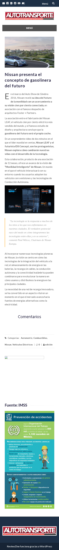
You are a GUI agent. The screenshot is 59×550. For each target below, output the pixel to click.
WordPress (46, 546)
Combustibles (40, 338)
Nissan (8, 344)
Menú (45, 3)
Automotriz (26, 338)
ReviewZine (13, 546)
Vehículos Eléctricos (22, 344)
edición (49, 344)
